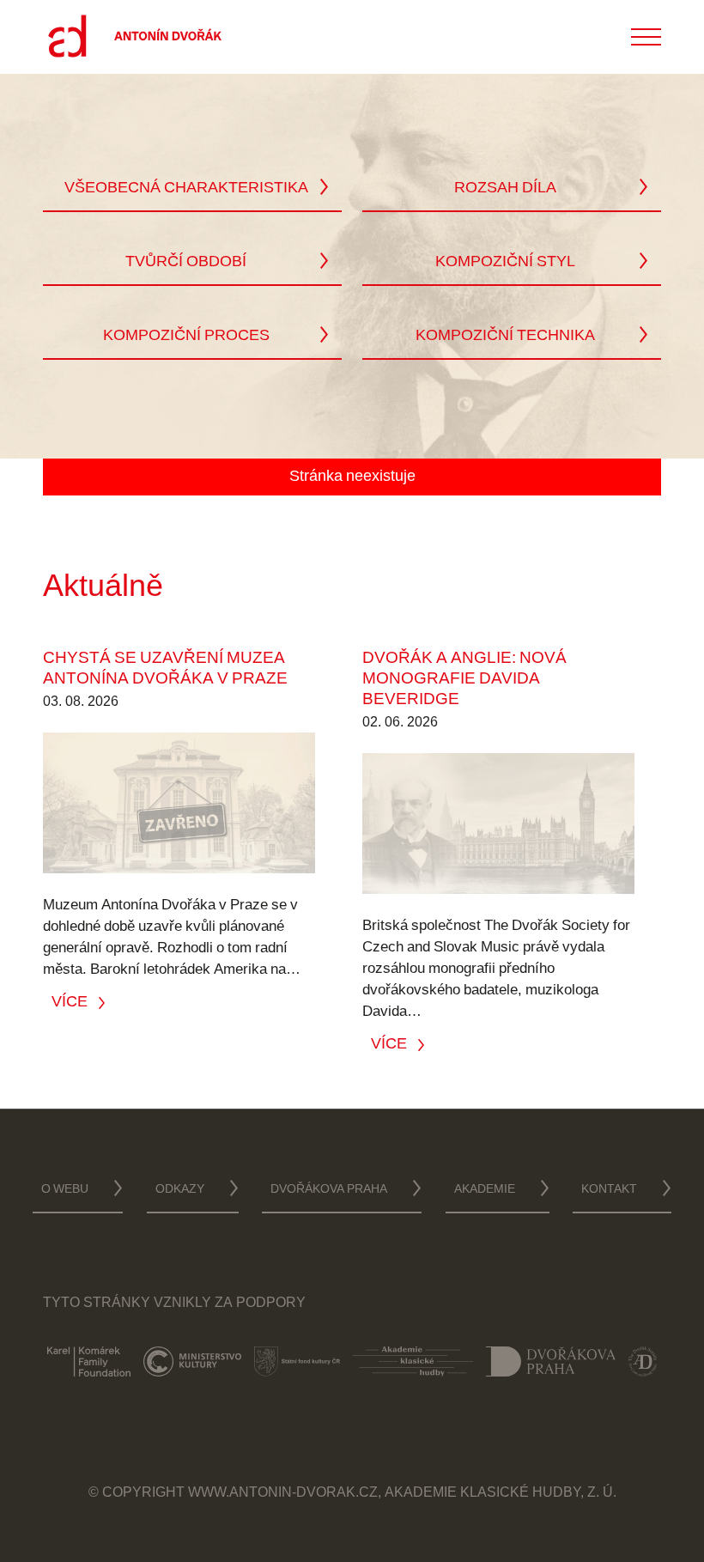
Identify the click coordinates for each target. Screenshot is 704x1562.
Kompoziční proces (186, 336)
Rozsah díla (505, 189)
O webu (64, 1190)
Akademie (484, 1190)
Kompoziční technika (505, 336)
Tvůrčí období (185, 262)
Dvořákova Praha (328, 1190)
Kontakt (609, 1190)
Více (70, 1001)
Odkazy (179, 1190)
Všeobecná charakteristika (186, 189)
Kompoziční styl (505, 262)
